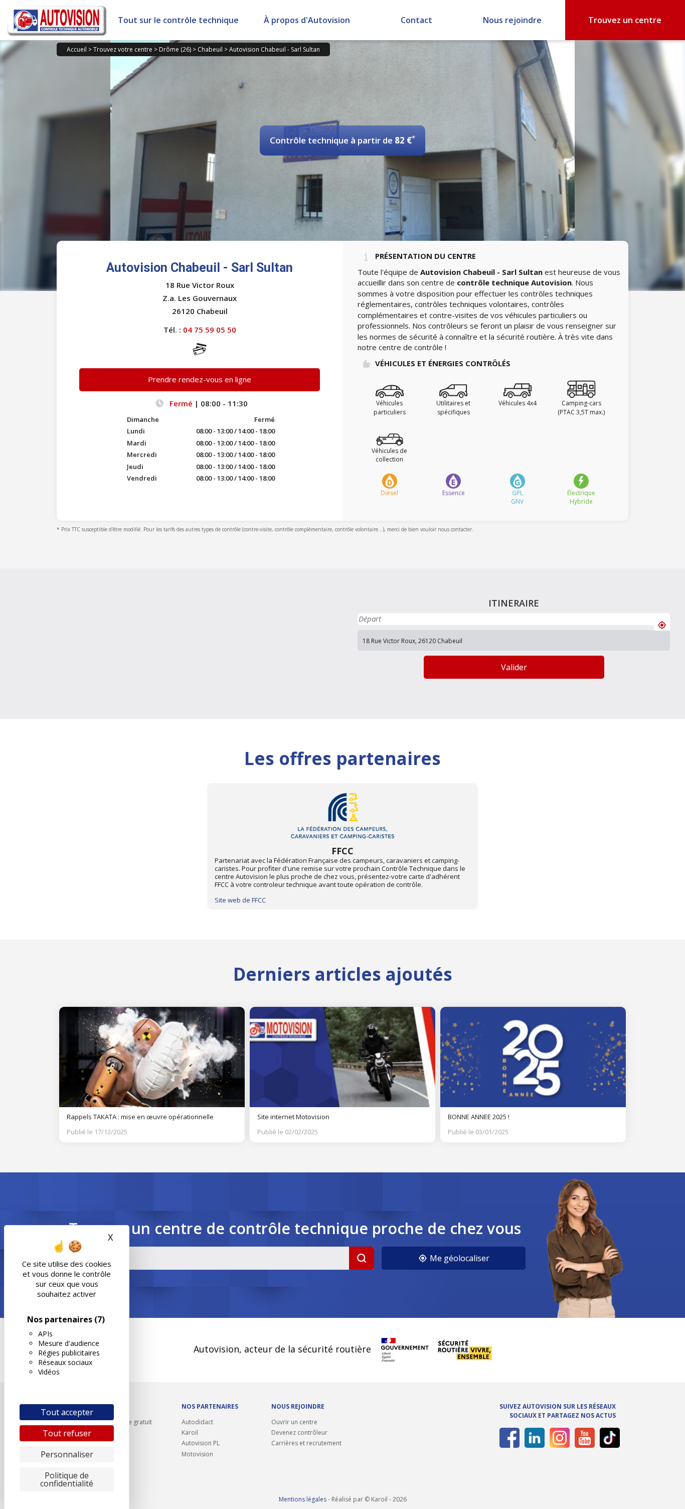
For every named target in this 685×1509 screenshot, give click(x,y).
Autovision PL (201, 1443)
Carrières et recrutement (306, 1443)
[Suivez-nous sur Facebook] (508, 1437)
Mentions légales (302, 1499)
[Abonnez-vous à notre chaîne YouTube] (583, 1437)
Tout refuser (67, 1433)
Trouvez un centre (624, 20)
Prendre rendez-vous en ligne (199, 379)
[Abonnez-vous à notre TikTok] (608, 1437)
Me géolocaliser (458, 1258)
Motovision (197, 1454)
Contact (416, 20)
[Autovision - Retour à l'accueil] (57, 20)
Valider (514, 667)
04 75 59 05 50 (209, 330)
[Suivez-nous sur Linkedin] (533, 1437)
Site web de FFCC (240, 899)
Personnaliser (67, 1454)
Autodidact (197, 1422)
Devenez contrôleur (299, 1432)
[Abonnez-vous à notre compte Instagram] (558, 1437)
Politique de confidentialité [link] (66, 1479)
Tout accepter (67, 1412)
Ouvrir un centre (294, 1422)
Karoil (190, 1432)
